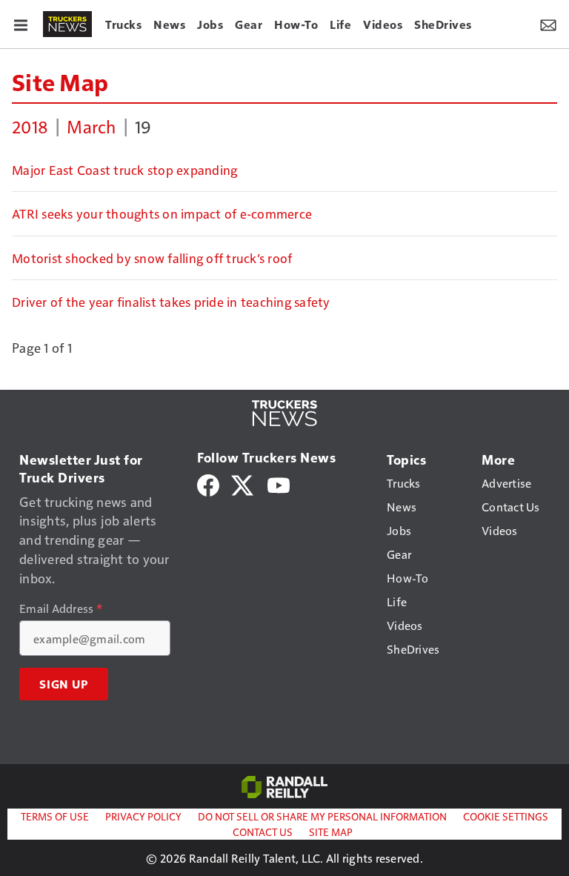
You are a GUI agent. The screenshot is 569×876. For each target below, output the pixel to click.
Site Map (60, 81)
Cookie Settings (505, 816)
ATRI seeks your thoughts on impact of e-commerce (162, 213)
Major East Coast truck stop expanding (124, 170)
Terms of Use (55, 816)
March (91, 126)
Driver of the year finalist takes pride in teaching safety (171, 301)
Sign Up (63, 684)
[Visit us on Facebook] (208, 483)
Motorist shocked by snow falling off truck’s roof (152, 258)
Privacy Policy (143, 816)
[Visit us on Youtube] (278, 483)
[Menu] (21, 23)
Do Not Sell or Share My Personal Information (322, 816)
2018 (30, 126)
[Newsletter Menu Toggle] (548, 23)
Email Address (60, 608)
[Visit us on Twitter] (243, 483)
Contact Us (263, 831)
